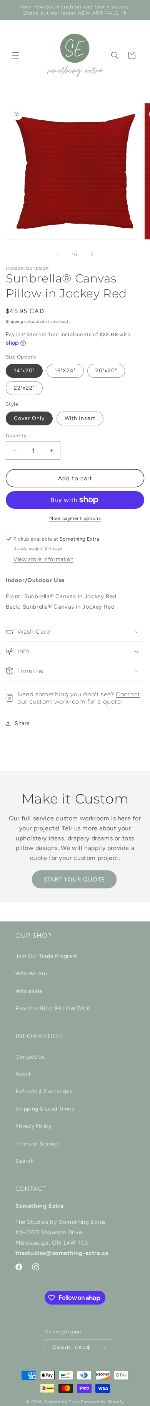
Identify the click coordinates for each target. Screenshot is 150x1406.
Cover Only (29, 418)
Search (24, 1161)
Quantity (16, 435)
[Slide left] (58, 254)
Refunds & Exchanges (43, 1091)
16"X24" (65, 370)
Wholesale (28, 991)
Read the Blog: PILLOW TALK (52, 1008)
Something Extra (62, 1401)
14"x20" (24, 370)
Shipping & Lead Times (45, 1109)
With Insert (80, 418)
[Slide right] (91, 254)
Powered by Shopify (102, 1401)
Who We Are (31, 973)
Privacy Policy (33, 1126)
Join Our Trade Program (46, 956)
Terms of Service (37, 1143)
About (23, 1074)
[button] (15, 55)
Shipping (14, 321)
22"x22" (24, 388)
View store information (43, 559)
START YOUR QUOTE (74, 879)
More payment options (75, 518)
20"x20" (106, 370)
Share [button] (22, 723)
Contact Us (30, 1057)
